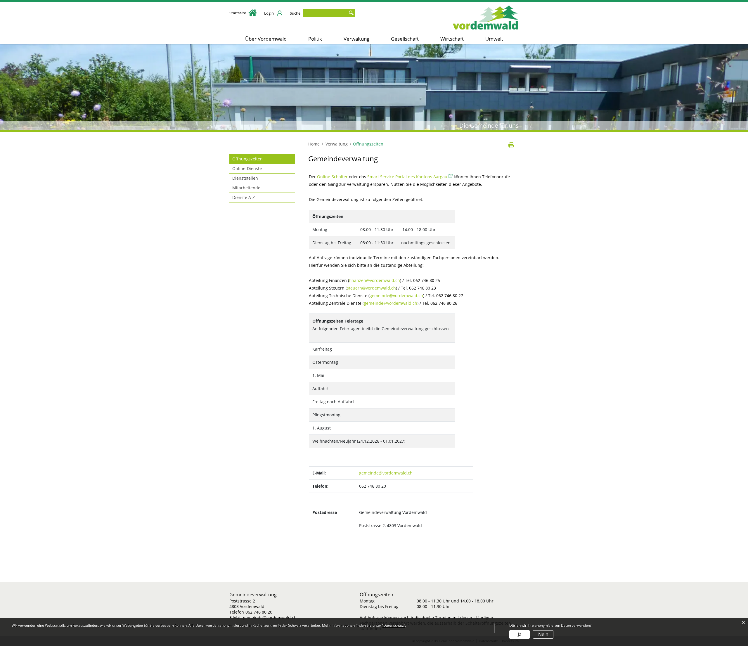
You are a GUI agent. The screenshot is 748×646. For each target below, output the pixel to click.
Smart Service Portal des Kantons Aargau (410, 176)
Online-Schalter (332, 176)
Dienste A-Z (243, 197)
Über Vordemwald (266, 38)
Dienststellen (245, 178)
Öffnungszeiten (260, 159)
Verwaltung (356, 38)
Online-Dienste (247, 168)
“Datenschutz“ (393, 625)
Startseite (238, 12)
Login (269, 13)
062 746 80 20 (258, 612)
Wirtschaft (452, 38)
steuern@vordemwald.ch (371, 288)
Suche (295, 13)
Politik (315, 38)
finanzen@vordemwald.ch (374, 280)
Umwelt (494, 38)
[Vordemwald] (486, 16)
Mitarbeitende (246, 187)
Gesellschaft (405, 38)
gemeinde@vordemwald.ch (396, 295)
